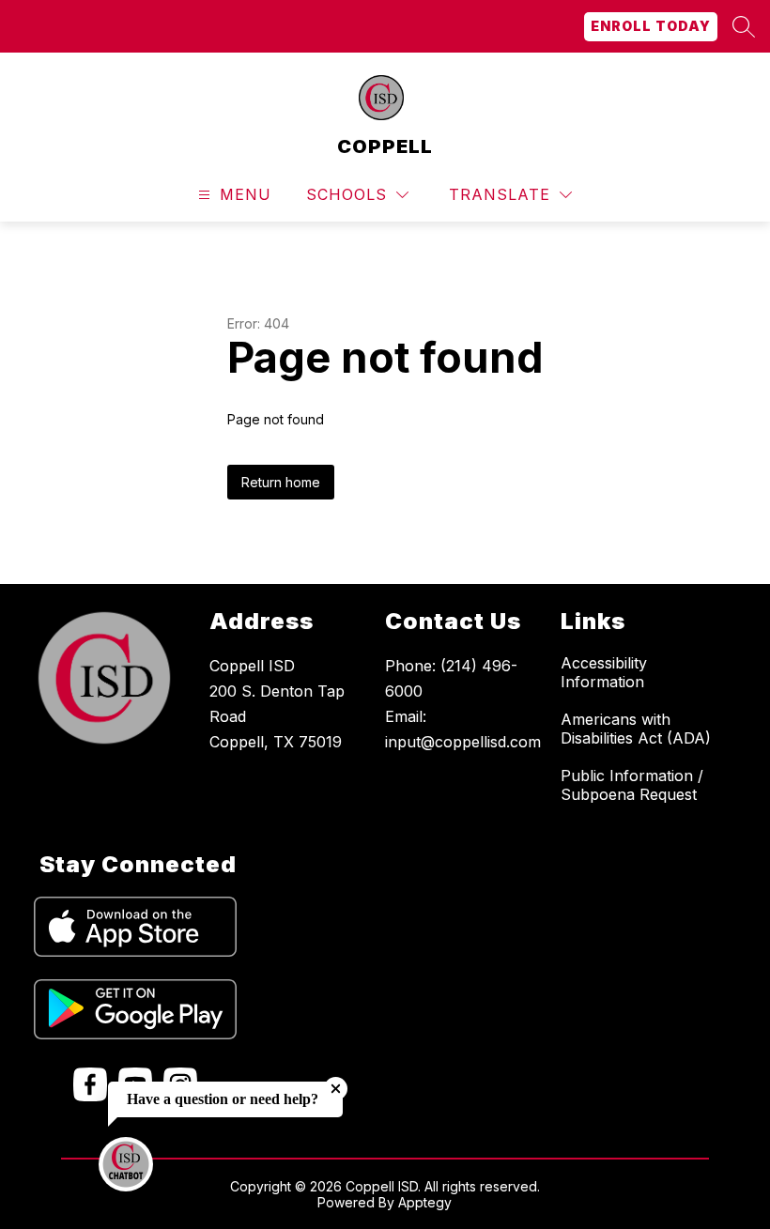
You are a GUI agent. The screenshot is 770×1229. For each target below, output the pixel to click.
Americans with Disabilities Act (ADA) (636, 728)
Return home (280, 482)
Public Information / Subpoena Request (632, 785)
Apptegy (425, 1202)
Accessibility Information (604, 672)
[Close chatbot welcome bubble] (335, 1088)
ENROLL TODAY (651, 26)
